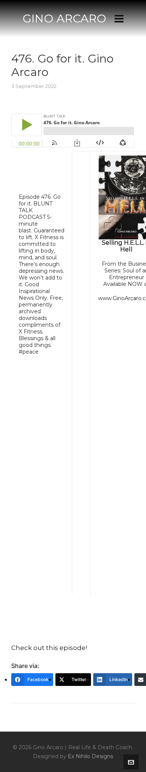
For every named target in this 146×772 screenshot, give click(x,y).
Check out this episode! (49, 648)
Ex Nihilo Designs (90, 756)
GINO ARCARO (64, 18)
